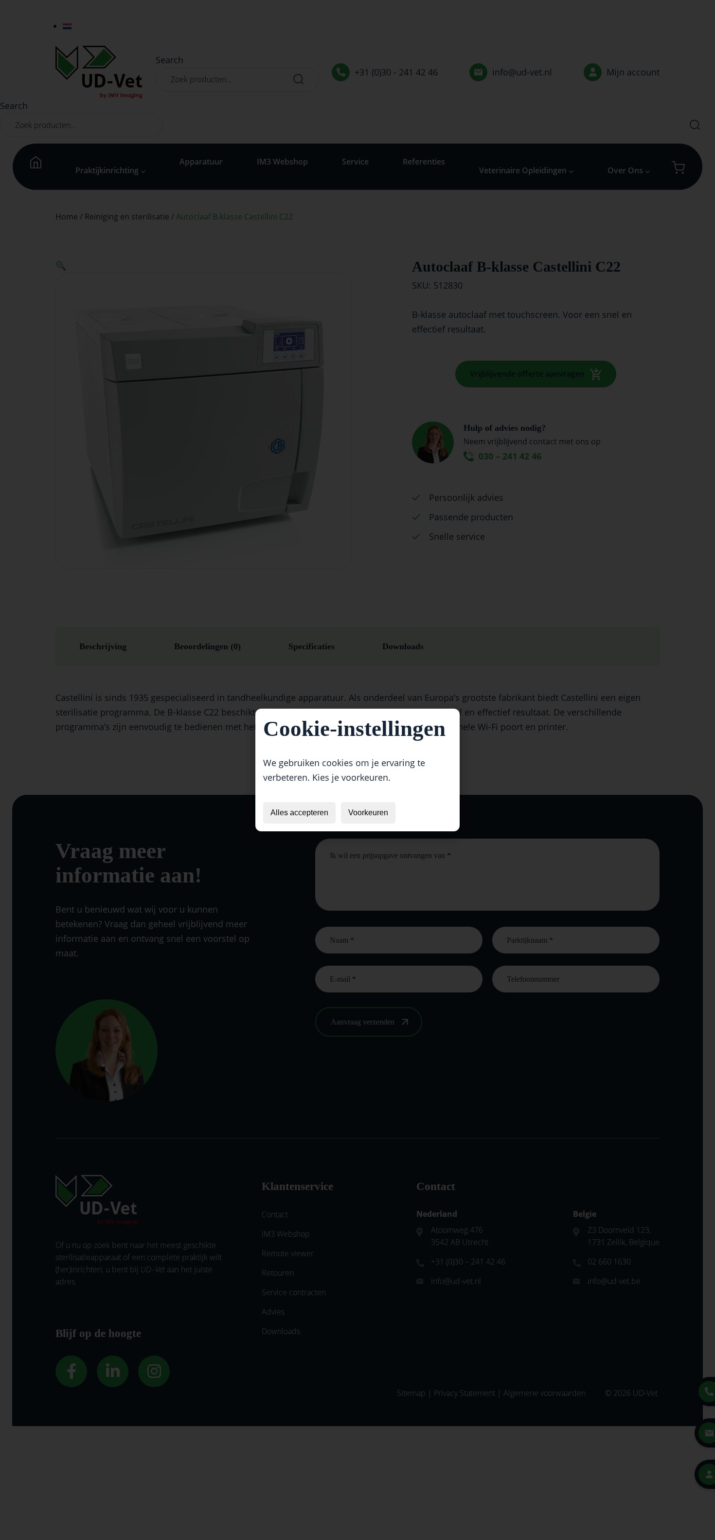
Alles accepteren (299, 812)
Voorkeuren (368, 812)
